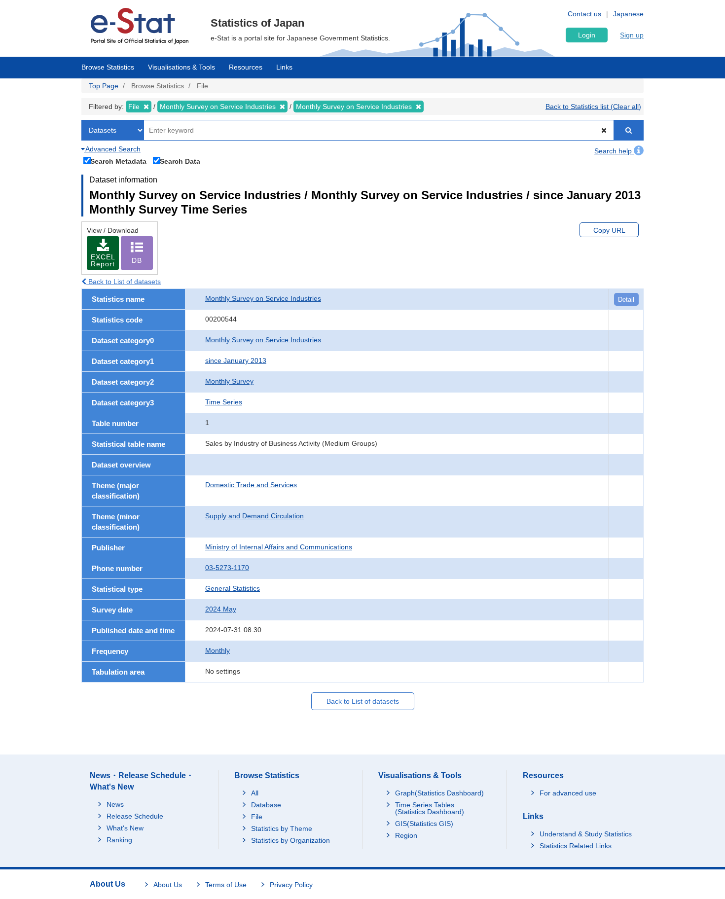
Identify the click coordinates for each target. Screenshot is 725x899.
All (254, 793)
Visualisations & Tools (181, 67)
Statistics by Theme (281, 828)
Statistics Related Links (576, 845)
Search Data (180, 161)
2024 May (220, 609)
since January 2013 (235, 360)
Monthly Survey (229, 381)
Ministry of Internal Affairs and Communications (278, 547)
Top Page (103, 86)
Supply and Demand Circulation (254, 516)
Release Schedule (135, 816)
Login (586, 35)
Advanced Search (112, 148)
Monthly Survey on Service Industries (263, 298)
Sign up (632, 35)
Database (266, 804)
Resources (245, 67)
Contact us (584, 13)
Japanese (628, 13)
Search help (614, 151)
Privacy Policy (291, 884)
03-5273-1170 (227, 568)
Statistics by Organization (290, 840)
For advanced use (568, 793)
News (115, 804)
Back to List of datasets (123, 281)
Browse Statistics (107, 67)
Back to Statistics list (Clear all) (593, 106)
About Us (167, 884)
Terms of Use (226, 884)
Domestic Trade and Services (251, 485)
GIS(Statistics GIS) (424, 823)
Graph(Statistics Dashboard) (439, 793)
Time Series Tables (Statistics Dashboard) (429, 808)
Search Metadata (118, 161)
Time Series (223, 402)
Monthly (217, 650)
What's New (125, 828)
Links (284, 67)
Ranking (119, 839)
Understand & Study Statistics (586, 833)
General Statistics (232, 588)
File (256, 816)
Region (406, 835)
